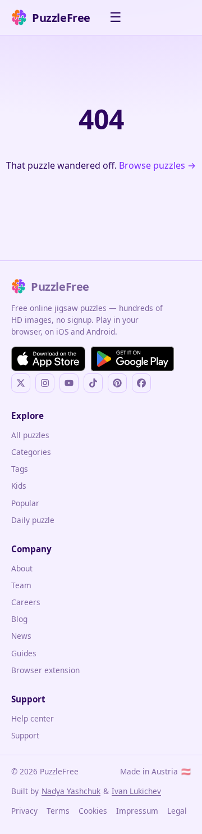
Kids (18, 485)
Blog (19, 619)
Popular (25, 503)
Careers (25, 602)
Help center (32, 718)
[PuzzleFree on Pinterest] (117, 383)
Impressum (137, 810)
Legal (177, 810)
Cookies (93, 810)
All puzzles (30, 435)
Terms (58, 810)
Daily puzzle (32, 520)
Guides (23, 653)
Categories (31, 452)
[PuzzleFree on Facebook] (141, 383)
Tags (19, 468)
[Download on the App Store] (48, 358)
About (22, 568)
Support (25, 735)
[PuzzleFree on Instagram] (44, 383)
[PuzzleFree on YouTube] (69, 383)
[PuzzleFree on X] (20, 383)
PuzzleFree (61, 17)
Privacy (24, 810)
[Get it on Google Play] (132, 358)
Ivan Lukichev (136, 791)
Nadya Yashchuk (71, 791)
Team (21, 585)
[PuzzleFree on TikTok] (93, 383)
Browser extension (45, 670)
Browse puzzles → (157, 165)
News (21, 635)
